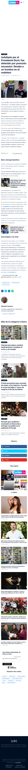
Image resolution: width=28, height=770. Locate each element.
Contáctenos (9, 767)
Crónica (23, 322)
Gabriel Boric (12, 676)
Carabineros (6, 206)
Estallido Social (5, 282)
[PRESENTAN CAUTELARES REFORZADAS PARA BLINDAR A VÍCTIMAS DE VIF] (17, 480)
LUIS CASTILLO (5, 284)
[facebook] (2, 291)
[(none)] (4, 299)
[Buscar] (24, 2)
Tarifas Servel (19, 765)
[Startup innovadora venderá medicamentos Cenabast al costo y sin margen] (14, 332)
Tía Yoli (4, 680)
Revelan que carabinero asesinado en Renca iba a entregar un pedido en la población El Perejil (11, 425)
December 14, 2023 (16, 277)
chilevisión (10, 680)
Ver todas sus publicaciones (8, 313)
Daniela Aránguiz (11, 682)
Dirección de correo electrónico (10, 658)
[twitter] (5, 291)
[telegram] (9, 291)
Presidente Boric (15, 282)
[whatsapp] (12, 291)
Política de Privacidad (20, 767)
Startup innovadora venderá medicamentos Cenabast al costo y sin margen (12, 347)
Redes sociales (21, 676)
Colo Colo (4, 676)
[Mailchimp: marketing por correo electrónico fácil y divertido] (12, 668)
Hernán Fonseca (6, 75)
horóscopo (18, 680)
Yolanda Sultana (6, 678)
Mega (3, 682)
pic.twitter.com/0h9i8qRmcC (9, 272)
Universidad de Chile (17, 678)
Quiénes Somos (9, 765)
